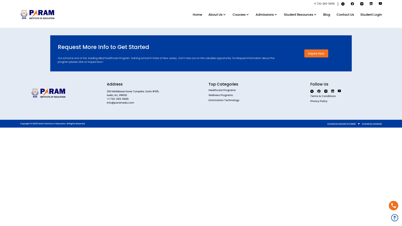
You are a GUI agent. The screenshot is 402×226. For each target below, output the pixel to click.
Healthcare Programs (222, 90)
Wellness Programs (221, 95)
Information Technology (224, 100)
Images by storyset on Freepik (341, 123)
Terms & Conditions (323, 96)
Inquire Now (316, 53)
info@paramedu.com (120, 103)
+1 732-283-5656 (118, 99)
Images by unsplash (372, 123)
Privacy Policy (318, 101)
